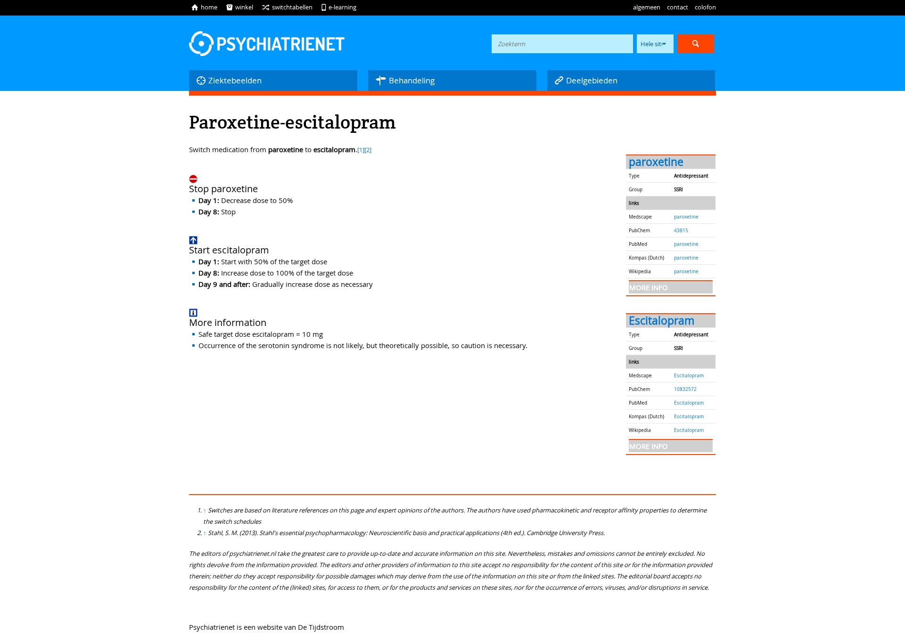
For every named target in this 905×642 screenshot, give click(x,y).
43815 (681, 230)
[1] (360, 150)
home (204, 7)
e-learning (338, 7)
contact (677, 7)
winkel (239, 7)
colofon (705, 7)
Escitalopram (661, 320)
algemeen (646, 7)
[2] (367, 150)
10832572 (685, 389)
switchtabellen (287, 7)
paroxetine (656, 161)
